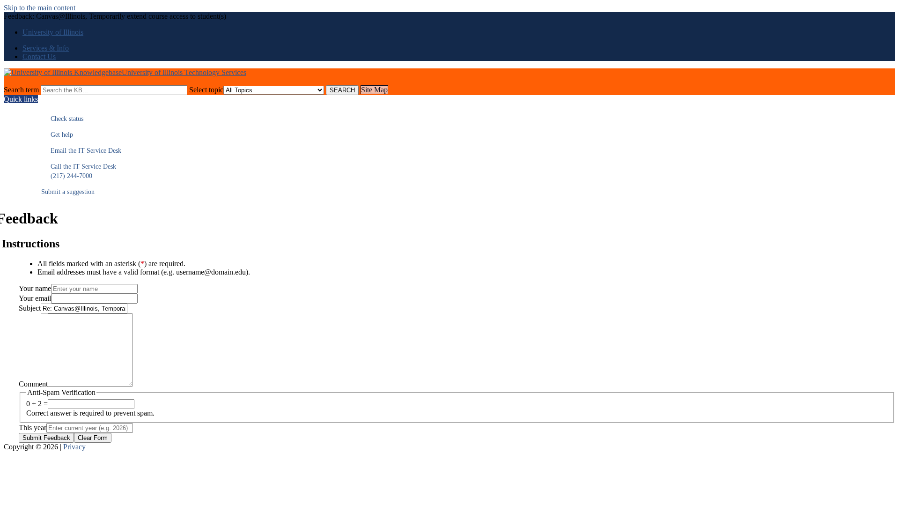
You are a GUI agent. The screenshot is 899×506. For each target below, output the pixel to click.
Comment (33, 384)
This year (32, 428)
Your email (35, 298)
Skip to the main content (39, 8)
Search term (21, 90)
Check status (62, 118)
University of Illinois (52, 32)
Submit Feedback (46, 437)
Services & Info (45, 48)
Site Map (374, 90)
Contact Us (39, 56)
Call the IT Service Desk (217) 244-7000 (78, 171)
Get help (57, 134)
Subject (30, 308)
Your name (35, 288)
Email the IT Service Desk (81, 150)
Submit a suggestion (68, 191)
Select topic (206, 90)
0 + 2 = (37, 404)
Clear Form (93, 437)
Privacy (74, 447)
